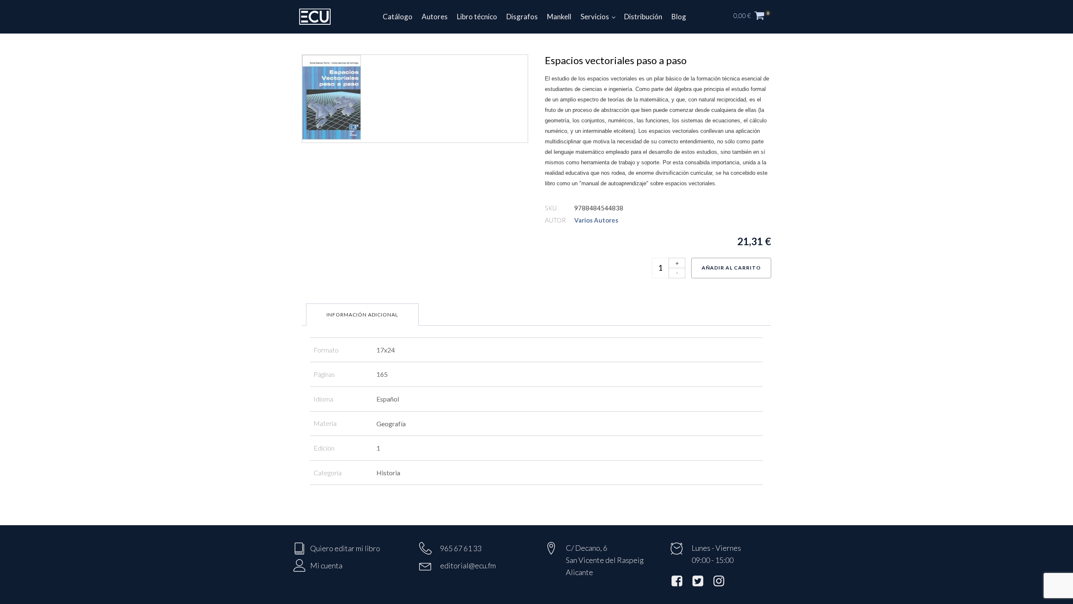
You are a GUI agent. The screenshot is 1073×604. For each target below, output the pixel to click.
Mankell (559, 16)
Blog (678, 16)
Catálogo (397, 16)
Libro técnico (477, 16)
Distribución (643, 16)
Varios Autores (596, 220)
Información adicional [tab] (362, 314)
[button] (756, 16)
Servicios (595, 16)
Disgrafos (522, 16)
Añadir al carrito (731, 267)
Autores (435, 16)
